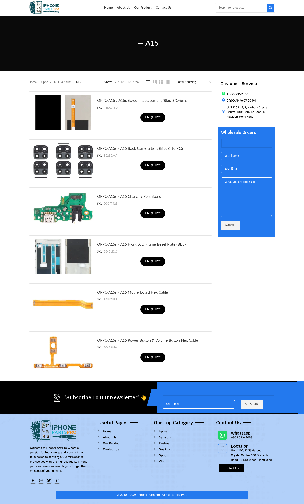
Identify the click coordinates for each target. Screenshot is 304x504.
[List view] (148, 82)
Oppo (45, 82)
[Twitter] (49, 481)
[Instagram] (41, 481)
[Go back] (140, 44)
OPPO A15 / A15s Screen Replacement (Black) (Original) (143, 101)
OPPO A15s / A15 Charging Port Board (129, 197)
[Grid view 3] (161, 82)
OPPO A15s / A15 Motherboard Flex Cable (132, 292)
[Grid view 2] (155, 82)
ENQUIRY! (153, 117)
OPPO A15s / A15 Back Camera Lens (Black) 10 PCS (140, 149)
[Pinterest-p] (57, 481)
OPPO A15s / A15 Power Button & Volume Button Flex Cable (147, 340)
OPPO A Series (62, 82)
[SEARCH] (270, 8)
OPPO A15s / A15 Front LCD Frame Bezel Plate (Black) (142, 245)
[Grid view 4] (168, 82)
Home (33, 82)
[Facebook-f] (33, 481)
